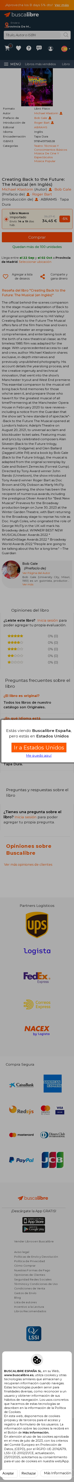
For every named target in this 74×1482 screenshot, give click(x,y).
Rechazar (29, 1473)
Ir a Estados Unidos (39, 747)
